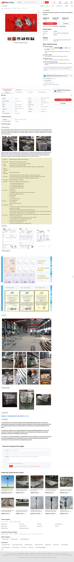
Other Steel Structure (58, 524)
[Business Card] (71, 94)
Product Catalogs (17, 521)
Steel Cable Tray (48, 544)
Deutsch (35, 554)
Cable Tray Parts (56, 544)
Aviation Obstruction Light (24, 528)
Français (22, 554)
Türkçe (60, 554)
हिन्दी (52, 554)
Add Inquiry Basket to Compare (21, 42)
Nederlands (39, 554)
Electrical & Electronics (7, 8)
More (2, 549)
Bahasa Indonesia (69, 554)
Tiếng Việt (63, 554)
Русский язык (27, 554)
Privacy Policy (54, 557)
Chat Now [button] (66, 23)
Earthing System (4, 526)
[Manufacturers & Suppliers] (7, 2)
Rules (72, 5)
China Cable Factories (6, 544)
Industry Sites (44, 553)
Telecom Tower (39, 526)
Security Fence (21, 524)
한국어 (46, 554)
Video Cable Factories (39, 544)
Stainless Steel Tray (25, 8)
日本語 (50, 554)
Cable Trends (31, 547)
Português (17, 554)
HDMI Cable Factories (28, 544)
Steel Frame (39, 524)
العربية (43, 554)
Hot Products (9, 553)
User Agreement (43, 557)
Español (13, 554)
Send (11, 466)
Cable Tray (19, 8)
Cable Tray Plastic (65, 544)
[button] (48, 92)
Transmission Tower (22, 526)
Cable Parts (14, 8)
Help (53, 5)
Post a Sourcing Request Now (34, 466)
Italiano (31, 554)
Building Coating (4, 524)
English (10, 554)
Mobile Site (62, 553)
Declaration (49, 557)
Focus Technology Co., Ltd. (29, 557)
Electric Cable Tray (15, 547)
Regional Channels (51, 553)
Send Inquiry (50, 23)
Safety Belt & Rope (4, 528)
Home (2, 8)
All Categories (5, 5)
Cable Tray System (5, 539)
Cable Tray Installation (6, 547)
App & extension (59, 5)
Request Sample (63, 26)
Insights (66, 553)
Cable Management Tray (24, 539)
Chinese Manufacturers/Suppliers (23, 553)
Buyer (47, 5)
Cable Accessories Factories (17, 544)
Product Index (57, 553)
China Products (14, 553)
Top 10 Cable (23, 547)
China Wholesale (32, 553)
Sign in (71, 3)
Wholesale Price (38, 553)
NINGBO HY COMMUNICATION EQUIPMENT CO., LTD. (15, 416)
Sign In (44, 84)
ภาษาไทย (55, 554)
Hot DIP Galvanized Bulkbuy (41, 547)
